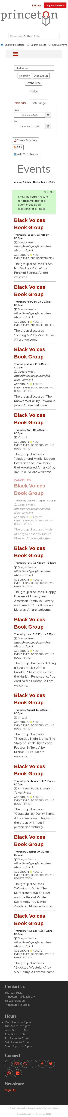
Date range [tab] (39, 103)
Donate (36, 5)
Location (24, 75)
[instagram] (9, 1074)
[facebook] (42, 1064)
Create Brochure (26, 140)
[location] (33, 1064)
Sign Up (10, 1090)
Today (34, 91)
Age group (41, 75)
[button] (12, 54)
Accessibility (40, 1108)
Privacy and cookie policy (21, 1108)
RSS (19, 147)
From (16, 110)
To (15, 121)
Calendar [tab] (20, 103)
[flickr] (18, 1074)
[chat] (25, 1064)
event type (34, 82)
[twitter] (51, 1064)
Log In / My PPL (54, 5)
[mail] (16, 1064)
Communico (53, 1108)
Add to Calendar (27, 154)
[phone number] (8, 1064)
